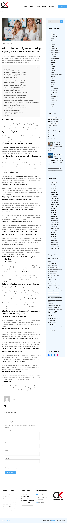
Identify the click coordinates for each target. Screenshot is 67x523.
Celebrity (53, 44)
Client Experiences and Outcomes (12, 90)
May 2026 (53, 188)
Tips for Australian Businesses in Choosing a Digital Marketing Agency (21, 102)
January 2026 (54, 196)
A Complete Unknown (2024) (52, 265)
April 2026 (53, 190)
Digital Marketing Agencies (9, 412)
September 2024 (55, 228)
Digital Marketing (55, 50)
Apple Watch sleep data (52, 273)
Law (52, 78)
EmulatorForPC (56, 292)
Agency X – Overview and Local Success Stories (15, 82)
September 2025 (55, 204)
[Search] (61, 21)
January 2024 (54, 244)
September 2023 (55, 248)
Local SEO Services (52, 314)
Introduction (7, 69)
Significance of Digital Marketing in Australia (15, 70)
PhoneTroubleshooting (51, 326)
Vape (52, 106)
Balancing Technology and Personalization (14, 97)
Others (52, 86)
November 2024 (55, 224)
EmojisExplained (50, 292)
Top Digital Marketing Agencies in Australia (15, 80)
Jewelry (53, 76)
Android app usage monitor (52, 269)
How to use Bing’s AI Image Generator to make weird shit (55, 298)
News (52, 84)
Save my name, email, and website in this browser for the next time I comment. (21, 467)
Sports (52, 98)
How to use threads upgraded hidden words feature (55, 301)
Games (52, 68)
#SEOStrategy (52, 263)
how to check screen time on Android (54, 296)
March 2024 (54, 240)
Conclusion (6, 115)
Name (7, 442)
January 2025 (54, 220)
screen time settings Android (52, 328)
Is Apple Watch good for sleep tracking (54, 305)
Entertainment (55, 58)
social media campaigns (27, 281)
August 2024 (54, 230)
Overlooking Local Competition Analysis (14, 112)
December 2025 (55, 198)
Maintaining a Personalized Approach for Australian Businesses (19, 100)
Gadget (53, 66)
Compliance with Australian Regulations (14, 79)
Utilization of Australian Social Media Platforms (15, 95)
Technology (54, 100)
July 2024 (53, 232)
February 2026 (54, 194)
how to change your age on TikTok (53, 294)
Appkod (53, 520)
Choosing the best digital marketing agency (14, 147)
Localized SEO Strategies (10, 94)
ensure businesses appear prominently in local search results (20, 270)
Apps (52, 32)
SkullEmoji (57, 330)
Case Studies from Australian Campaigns (14, 87)
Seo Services (51, 330)
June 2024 (53, 234)
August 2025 (54, 206)
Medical (53, 82)
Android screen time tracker (52, 271)
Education (53, 56)
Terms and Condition (28, 500)
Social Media (54, 96)
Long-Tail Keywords (54, 318)
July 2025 (53, 208)
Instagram (37, 279)
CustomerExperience (54, 285)
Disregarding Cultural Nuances (12, 113)
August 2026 (54, 182)
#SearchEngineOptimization (55, 260)
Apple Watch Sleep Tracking (53, 276)
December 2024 (55, 222)
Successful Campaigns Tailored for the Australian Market (17, 89)
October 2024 (54, 226)
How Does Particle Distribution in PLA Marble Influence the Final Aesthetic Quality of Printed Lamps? (55, 121)
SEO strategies (37, 268)
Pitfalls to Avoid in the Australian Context (14, 108)
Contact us (62, 6)
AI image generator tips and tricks (53, 267)
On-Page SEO (52, 324)
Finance (53, 62)
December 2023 (55, 246)
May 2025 (53, 212)
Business (53, 40)
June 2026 (53, 186)
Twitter (6, 281)
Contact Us (25, 496)
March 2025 (54, 216)
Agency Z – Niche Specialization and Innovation (15, 85)
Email (7, 450)
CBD (52, 42)
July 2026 (53, 184)
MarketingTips (52, 320)
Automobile (54, 34)
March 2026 (54, 192)
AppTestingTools (50, 279)
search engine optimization (12, 266)
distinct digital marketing (23, 176)
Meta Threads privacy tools (52, 322)
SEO (52, 94)
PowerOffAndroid (59, 326)
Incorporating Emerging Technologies (13, 99)
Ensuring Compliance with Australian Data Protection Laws (18, 107)
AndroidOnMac (59, 269)
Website (7, 458)
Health (52, 72)
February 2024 (54, 242)
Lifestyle (53, 80)
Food (52, 64)
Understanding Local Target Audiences (13, 104)
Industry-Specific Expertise (11, 77)
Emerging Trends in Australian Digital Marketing (16, 92)
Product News (54, 90)
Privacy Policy (26, 498)
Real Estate (54, 92)
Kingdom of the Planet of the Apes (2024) (55, 309)
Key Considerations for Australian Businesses (15, 74)
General (53, 70)
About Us (24, 494)
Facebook (31, 279)
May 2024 (53, 236)
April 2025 (53, 214)
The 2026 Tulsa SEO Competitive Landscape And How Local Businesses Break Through (55, 158)
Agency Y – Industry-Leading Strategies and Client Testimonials (19, 84)
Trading (53, 102)
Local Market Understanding (11, 75)
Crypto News (54, 48)
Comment (8, 430)
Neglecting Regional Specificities (12, 110)
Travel (52, 104)
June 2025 (53, 210)
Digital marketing (53, 288)
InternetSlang (50, 303)
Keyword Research (53, 307)
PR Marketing (54, 88)
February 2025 (54, 218)
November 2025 (55, 200)
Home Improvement (56, 74)
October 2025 (54, 202)
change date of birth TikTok (52, 283)
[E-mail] (5, 406)
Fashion (53, 60)
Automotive (54, 36)
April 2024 (53, 238)
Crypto (53, 46)
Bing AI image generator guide (53, 281)
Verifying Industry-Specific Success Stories (14, 105)
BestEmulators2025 (57, 279)
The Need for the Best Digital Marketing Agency (15, 72)
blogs (52, 38)
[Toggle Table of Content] (37, 67)
